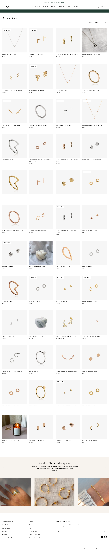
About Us (31, 524)
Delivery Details (6, 528)
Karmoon (105, 548)
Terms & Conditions (34, 534)
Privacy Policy (33, 531)
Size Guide (5, 524)
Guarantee (5, 541)
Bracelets (62, 6)
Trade (30, 528)
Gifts (31, 6)
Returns (4, 531)
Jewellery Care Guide (8, 537)
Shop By (37, 6)
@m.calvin (54, 470)
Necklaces (46, 6)
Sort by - (91, 22)
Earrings (54, 6)
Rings (69, 6)
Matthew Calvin (91, 548)
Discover (76, 6)
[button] (4, 11)
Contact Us (5, 534)
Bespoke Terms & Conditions (37, 537)
